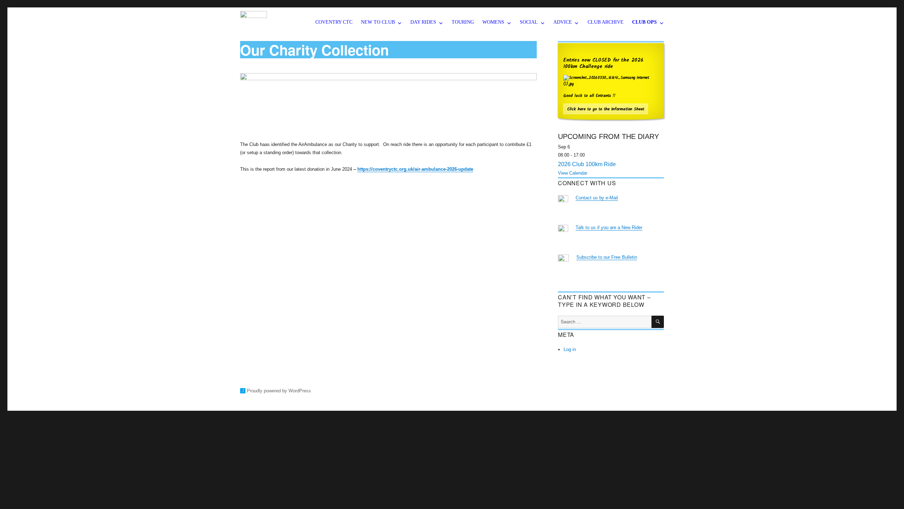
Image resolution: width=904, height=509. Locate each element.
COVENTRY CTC (333, 22)
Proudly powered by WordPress (279, 390)
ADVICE (562, 22)
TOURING (463, 22)
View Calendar (572, 173)
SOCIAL (529, 22)
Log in (570, 349)
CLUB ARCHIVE (606, 22)
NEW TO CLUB (378, 22)
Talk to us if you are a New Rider (609, 227)
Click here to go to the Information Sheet (605, 109)
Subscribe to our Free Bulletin (606, 257)
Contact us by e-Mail (597, 197)
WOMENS (493, 22)
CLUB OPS (644, 22)
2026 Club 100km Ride (587, 164)
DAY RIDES (423, 22)
